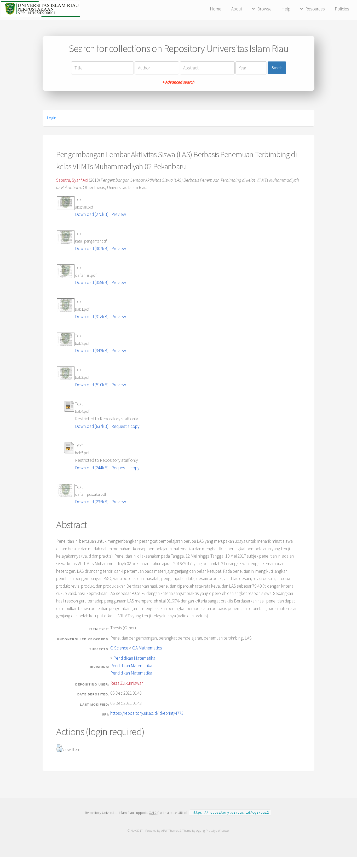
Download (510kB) (91, 385)
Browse (264, 9)
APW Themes (170, 830)
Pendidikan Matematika (134, 658)
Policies (342, 9)
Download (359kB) (91, 282)
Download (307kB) (91, 248)
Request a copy (125, 426)
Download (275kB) (91, 214)
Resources (315, 9)
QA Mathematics (147, 648)
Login (51, 117)
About (236, 9)
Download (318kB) (91, 317)
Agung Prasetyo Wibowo (212, 830)
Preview (118, 214)
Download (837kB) (91, 426)
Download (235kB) (91, 502)
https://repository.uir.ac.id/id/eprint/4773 (146, 713)
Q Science (119, 648)
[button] (59, 748)
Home (215, 9)
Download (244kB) (91, 468)
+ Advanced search (178, 82)
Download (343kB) (91, 350)
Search (277, 68)
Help (285, 9)
